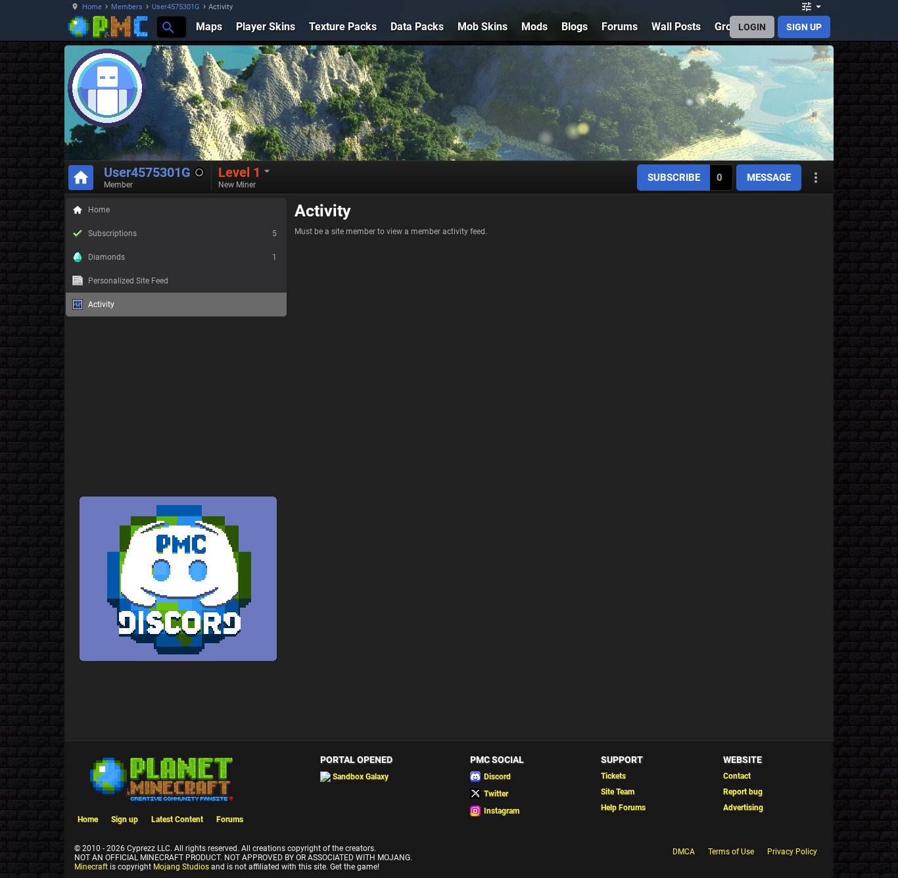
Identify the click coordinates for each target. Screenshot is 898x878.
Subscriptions (182, 233)
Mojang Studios (181, 866)
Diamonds (182, 257)
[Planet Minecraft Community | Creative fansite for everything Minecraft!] (160, 778)
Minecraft (91, 866)
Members (127, 7)
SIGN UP (804, 27)
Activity (101, 304)
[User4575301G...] (167, 26)
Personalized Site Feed (128, 280)
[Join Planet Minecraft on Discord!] (178, 658)
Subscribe (674, 177)
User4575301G (176, 7)
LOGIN (752, 27)
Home (92, 7)
